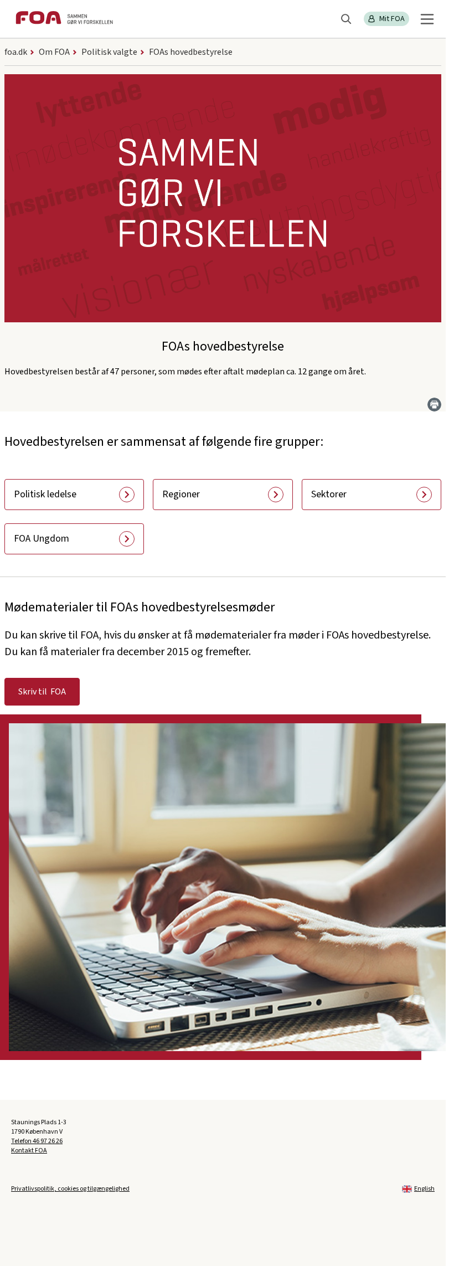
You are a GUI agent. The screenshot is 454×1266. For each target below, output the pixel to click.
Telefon (37, 1141)
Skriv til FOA (42, 692)
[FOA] (64, 19)
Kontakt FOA (29, 1150)
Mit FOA (392, 18)
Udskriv (434, 404)
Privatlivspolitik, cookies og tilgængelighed (70, 1188)
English (424, 1188)
